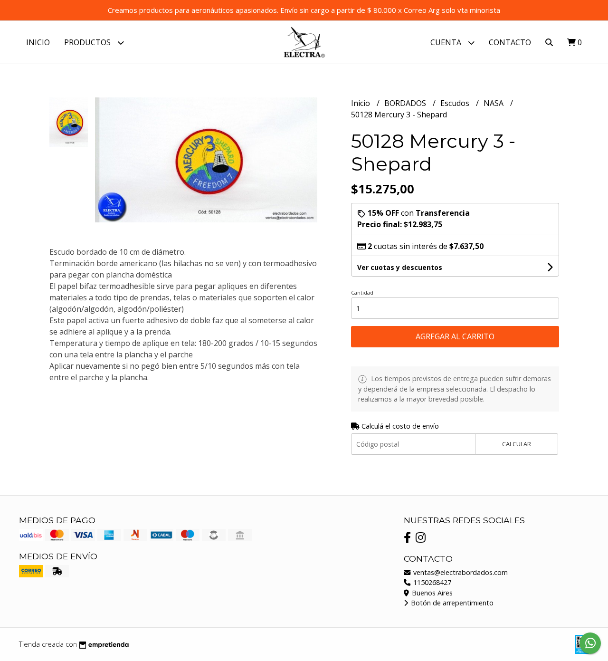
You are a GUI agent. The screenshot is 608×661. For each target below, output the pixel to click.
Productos (88, 42)
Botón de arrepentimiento (451, 602)
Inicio (38, 42)
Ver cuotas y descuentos (399, 267)
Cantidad (362, 292)
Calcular (516, 444)
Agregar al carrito (455, 336)
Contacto (510, 42)
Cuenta (446, 42)
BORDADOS (406, 103)
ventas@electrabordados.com (459, 572)
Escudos (455, 103)
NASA (494, 103)
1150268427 (431, 582)
